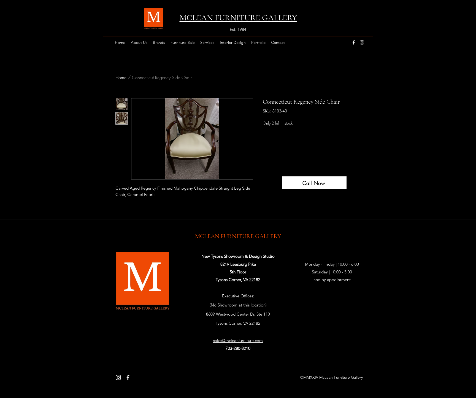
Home (120, 77)
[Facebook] (128, 377)
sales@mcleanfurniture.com (238, 340)
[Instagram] (118, 377)
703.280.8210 (238, 332)
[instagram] (362, 42)
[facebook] (353, 42)
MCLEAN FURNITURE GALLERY (238, 236)
